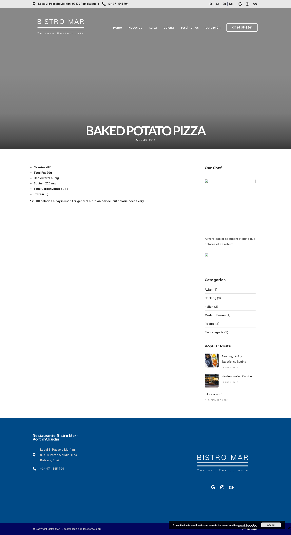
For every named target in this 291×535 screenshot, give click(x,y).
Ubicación (213, 27)
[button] (242, 27)
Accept (271, 525)
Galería (169, 27)
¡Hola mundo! (213, 394)
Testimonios (190, 27)
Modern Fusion (215, 315)
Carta (153, 27)
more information (247, 524)
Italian (209, 306)
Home (117, 27)
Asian (209, 289)
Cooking (210, 298)
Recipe (210, 324)
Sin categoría (214, 332)
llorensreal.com (92, 528)
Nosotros (135, 27)
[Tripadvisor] (254, 4)
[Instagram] (247, 4)
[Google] (240, 4)
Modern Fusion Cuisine (237, 376)
